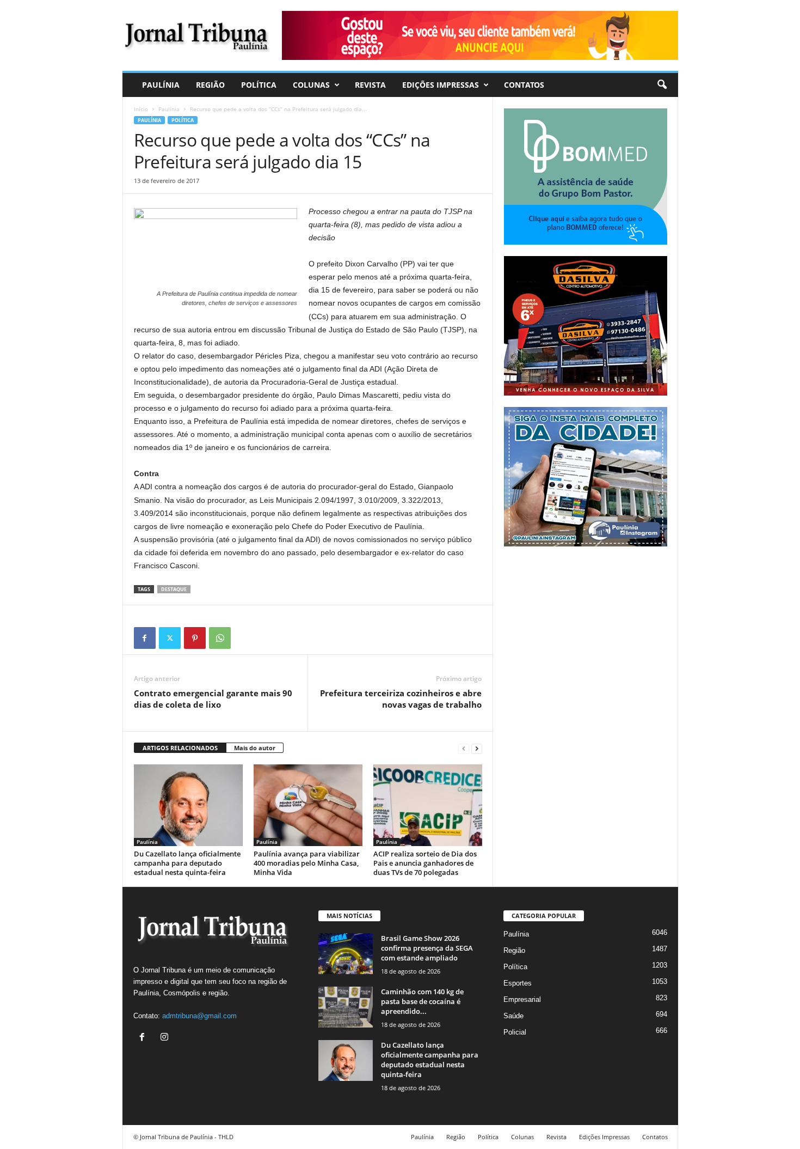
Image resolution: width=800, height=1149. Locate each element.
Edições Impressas (440, 85)
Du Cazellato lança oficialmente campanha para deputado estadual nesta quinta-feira (187, 863)
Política (258, 85)
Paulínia (161, 85)
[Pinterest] (195, 638)
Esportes (517, 983)
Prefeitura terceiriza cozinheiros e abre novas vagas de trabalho (401, 699)
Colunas (311, 85)
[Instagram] (166, 1038)
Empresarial (522, 999)
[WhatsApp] (220, 638)
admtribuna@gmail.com (199, 1016)
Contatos (524, 85)
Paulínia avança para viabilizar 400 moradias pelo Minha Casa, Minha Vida (307, 863)
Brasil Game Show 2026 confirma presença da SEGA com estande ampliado (427, 948)
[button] (662, 85)
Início (141, 109)
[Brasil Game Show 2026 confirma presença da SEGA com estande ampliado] (345, 953)
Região (210, 85)
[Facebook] (145, 638)
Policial (514, 1032)
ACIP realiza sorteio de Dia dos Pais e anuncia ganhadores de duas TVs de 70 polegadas (425, 863)
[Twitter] (170, 638)
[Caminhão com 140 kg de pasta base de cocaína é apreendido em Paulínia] (345, 1007)
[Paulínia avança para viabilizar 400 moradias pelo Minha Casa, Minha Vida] (308, 805)
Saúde (513, 1016)
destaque (174, 589)
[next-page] (476, 748)
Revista (370, 85)
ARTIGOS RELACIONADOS (180, 748)
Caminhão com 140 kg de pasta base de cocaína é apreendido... (422, 1001)
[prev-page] (463, 748)
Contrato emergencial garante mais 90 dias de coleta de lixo (213, 699)
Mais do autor (254, 748)
